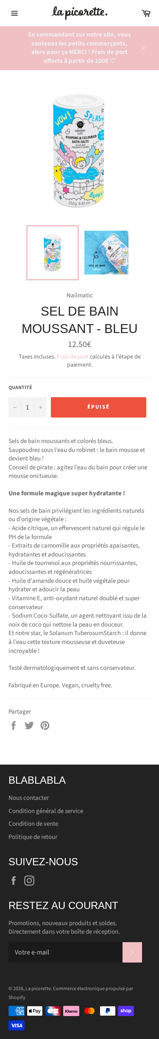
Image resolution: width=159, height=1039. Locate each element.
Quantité (20, 387)
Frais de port (73, 357)
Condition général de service (45, 811)
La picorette (38, 988)
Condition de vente (33, 823)
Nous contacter (28, 797)
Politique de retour (32, 837)
